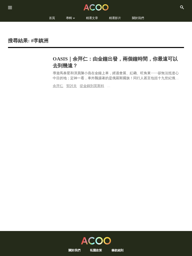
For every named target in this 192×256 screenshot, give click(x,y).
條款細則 (118, 250)
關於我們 (74, 250)
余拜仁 (58, 86)
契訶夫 (71, 86)
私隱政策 (96, 250)
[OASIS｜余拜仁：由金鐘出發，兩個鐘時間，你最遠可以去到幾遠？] (29, 67)
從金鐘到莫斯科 (92, 86)
